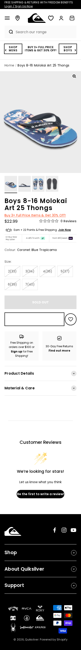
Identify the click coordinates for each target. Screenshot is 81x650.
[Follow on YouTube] (73, 530)
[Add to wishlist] (70, 319)
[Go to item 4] (52, 184)
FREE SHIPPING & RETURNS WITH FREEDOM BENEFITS (38, 4)
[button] (7, 18)
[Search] (9, 32)
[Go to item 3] (38, 184)
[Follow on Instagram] (64, 530)
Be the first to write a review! (40, 494)
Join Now (64, 230)
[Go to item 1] (10, 184)
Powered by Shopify (54, 639)
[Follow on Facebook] (55, 530)
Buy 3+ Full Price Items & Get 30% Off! (35, 215)
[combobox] (45, 32)
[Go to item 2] (24, 184)
